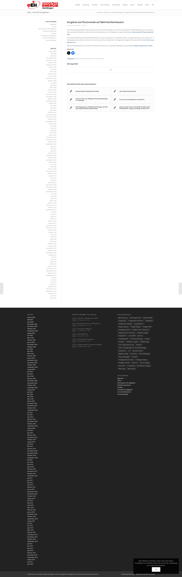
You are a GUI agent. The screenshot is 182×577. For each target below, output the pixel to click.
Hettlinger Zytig (144, 341)
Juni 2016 (53, 235)
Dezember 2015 (51, 248)
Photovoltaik (97, 58)
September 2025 (51, 65)
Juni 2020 (53, 164)
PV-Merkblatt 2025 (82, 334)
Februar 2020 (52, 169)
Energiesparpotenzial (124, 329)
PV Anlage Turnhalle (124, 362)
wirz (85, 25)
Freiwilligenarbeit (123, 339)
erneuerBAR (131, 335)
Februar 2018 (52, 203)
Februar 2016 (52, 244)
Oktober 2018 (52, 189)
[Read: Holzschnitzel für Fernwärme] (74, 340)
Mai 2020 (53, 167)
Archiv (54, 27)
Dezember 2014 (51, 268)
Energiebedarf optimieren (135, 320)
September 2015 (51, 253)
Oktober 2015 (52, 250)
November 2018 (51, 187)
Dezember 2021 (51, 137)
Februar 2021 (52, 153)
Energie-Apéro (122, 320)
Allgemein (53, 24)
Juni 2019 (53, 178)
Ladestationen (122, 351)
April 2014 (53, 284)
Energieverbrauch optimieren (140, 329)
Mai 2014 (53, 282)
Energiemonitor (147, 326)
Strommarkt (121, 366)
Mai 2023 (53, 108)
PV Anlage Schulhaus (141, 360)
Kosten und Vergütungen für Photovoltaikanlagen (132, 347)
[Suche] (153, 4)
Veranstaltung (131, 366)
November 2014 (51, 271)
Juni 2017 (53, 214)
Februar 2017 (52, 221)
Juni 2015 (53, 259)
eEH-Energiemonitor (135, 318)
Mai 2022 (53, 128)
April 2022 (53, 130)
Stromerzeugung (144, 362)
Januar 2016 (52, 246)
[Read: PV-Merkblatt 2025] (74, 335)
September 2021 (51, 144)
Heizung (147, 339)
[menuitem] (77, 4)
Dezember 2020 (51, 155)
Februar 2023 (52, 112)
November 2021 (51, 140)
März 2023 (53, 110)
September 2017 (51, 210)
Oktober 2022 (52, 119)
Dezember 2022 (51, 115)
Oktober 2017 (52, 207)
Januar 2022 (52, 135)
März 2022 (53, 133)
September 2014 (51, 275)
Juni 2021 (53, 146)
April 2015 (53, 262)
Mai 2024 (53, 85)
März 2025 (53, 72)
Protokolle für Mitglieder (48, 36)
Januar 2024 (52, 92)
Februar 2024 (52, 90)
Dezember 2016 (51, 226)
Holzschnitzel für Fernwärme (85, 339)
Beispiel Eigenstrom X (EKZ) (143, 46)
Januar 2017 (52, 223)
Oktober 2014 (52, 273)
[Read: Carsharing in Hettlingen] (74, 330)
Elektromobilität (147, 318)
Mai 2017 (53, 216)
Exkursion (140, 335)
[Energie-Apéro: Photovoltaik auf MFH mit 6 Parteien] (1, 288)
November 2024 (51, 78)
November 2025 (51, 60)
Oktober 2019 (52, 173)
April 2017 (53, 219)
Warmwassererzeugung (143, 366)
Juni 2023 (53, 106)
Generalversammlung (136, 339)
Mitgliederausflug (123, 353)
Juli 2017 (53, 212)
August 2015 (52, 255)
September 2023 (51, 101)
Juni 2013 (53, 296)
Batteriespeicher (123, 318)
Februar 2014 (52, 287)
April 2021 (53, 151)
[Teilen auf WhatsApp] (111, 69)
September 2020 (51, 160)
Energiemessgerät (136, 326)
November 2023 (51, 96)
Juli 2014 (53, 278)
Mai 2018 (53, 198)
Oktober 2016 (52, 230)
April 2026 (53, 56)
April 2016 (53, 239)
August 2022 (52, 124)
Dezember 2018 (51, 185)
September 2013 (51, 291)
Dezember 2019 (51, 171)
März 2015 (53, 264)
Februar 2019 (52, 182)
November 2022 (51, 117)
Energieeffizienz (138, 324)
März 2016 (53, 241)
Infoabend (139, 345)
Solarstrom (135, 362)
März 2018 (53, 201)
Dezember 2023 (51, 94)
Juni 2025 (53, 69)
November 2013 (51, 289)
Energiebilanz (149, 320)
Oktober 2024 (52, 81)
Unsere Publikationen (49, 38)
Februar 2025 (52, 74)
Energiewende (122, 335)
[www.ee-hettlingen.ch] (42, 4)
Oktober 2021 (52, 142)
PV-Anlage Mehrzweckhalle (126, 360)
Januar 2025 (52, 76)
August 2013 (52, 293)
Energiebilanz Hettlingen (125, 324)
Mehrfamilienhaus (88, 58)
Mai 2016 (53, 237)
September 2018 (51, 192)
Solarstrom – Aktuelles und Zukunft (87, 318)
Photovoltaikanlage (144, 353)
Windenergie (122, 368)
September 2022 (51, 121)
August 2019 (52, 176)
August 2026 (52, 51)
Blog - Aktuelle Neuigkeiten (38, 12)
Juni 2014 (53, 280)
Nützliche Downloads (74, 25)
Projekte (53, 33)
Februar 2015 (52, 266)
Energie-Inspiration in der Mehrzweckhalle (89, 344)
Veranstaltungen (51, 40)
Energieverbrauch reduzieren (126, 332)
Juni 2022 (53, 126)
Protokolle (135, 357)
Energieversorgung (142, 332)
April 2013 (53, 298)
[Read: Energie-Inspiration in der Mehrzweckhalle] (74, 346)
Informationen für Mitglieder (47, 29)
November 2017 (51, 205)
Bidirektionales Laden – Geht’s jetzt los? (88, 323)
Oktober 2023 (52, 99)
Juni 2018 (53, 196)
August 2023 (52, 103)
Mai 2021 (53, 148)
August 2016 (52, 232)
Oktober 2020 (52, 158)
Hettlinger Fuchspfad (132, 341)
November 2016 (51, 228)
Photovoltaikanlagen (124, 357)
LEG (129, 351)
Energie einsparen (123, 326)
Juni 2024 (53, 83)
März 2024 (53, 87)
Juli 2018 (53, 194)
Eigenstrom (78, 58)
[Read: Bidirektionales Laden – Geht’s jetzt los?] (74, 325)
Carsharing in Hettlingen (84, 328)
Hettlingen (121, 341)
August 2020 (52, 162)
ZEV (103, 58)
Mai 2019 (53, 180)
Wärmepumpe (132, 368)
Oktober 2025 (52, 63)
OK (156, 569)
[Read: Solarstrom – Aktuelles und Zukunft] (74, 319)
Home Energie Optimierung (126, 345)
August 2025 (52, 67)
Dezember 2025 (51, 58)
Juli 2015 (53, 257)
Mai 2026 (53, 53)
